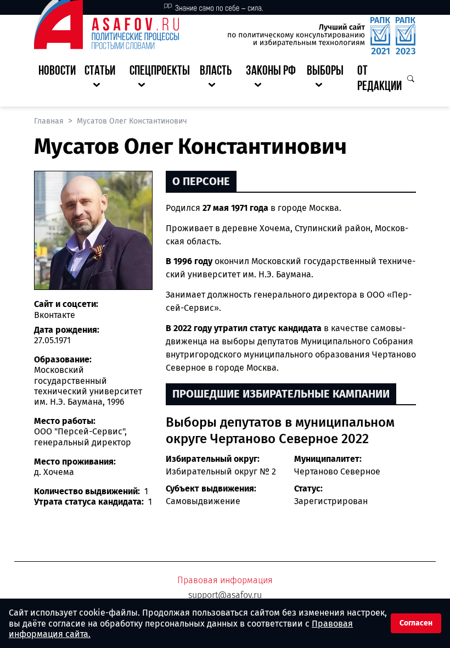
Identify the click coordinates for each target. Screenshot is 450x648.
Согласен (416, 623)
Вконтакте (54, 315)
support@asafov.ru (225, 595)
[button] (102, 80)
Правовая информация (225, 580)
